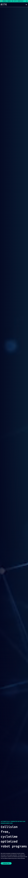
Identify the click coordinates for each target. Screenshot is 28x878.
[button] (26, 5)
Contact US (6, 863)
